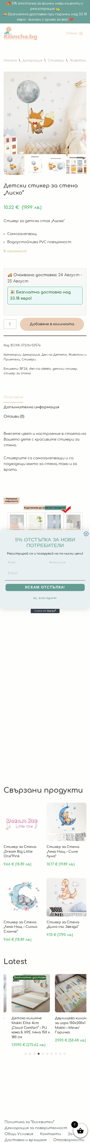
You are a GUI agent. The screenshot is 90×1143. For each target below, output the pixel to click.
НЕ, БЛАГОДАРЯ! (45, 598)
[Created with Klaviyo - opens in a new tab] (45, 611)
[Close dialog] (86, 534)
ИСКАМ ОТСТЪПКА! (45, 587)
